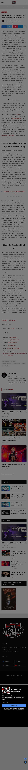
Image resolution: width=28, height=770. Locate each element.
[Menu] (2, 2)
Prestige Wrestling (6, 363)
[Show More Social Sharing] (25, 26)
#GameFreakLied (16, 118)
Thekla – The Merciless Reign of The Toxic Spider (18, 564)
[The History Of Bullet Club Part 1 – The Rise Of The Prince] (5, 512)
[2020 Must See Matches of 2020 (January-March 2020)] (14, 427)
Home (3, 6)
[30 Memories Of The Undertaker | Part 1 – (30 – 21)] (14, 401)
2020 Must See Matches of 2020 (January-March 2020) (18, 553)
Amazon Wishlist (8, 356)
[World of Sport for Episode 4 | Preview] (5, 504)
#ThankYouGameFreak (7, 136)
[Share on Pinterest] (15, 26)
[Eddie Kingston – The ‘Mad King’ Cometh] (5, 496)
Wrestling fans (5, 365)
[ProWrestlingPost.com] (14, 2)
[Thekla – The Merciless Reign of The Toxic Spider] (14, 453)
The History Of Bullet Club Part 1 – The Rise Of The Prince (18, 513)
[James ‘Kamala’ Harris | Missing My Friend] (5, 574)
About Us (19, 675)
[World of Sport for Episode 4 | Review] (5, 488)
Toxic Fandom (16, 363)
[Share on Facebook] (4, 26)
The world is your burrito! (8, 320)
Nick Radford (9, 21)
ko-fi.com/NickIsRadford (13, 348)
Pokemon (13, 361)
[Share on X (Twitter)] (9, 26)
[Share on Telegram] (20, 26)
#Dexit (18, 114)
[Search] (26, 2)
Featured (4, 12)
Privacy (13, 675)
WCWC (13, 328)
